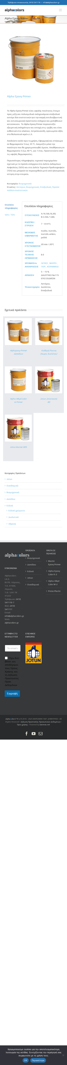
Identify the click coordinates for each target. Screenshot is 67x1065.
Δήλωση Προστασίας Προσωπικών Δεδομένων (41, 722)
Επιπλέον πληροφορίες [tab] (11, 206)
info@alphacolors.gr (51, 2)
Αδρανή (12, 524)
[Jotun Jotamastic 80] (48, 368)
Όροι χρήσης (22, 725)
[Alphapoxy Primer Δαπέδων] (18, 319)
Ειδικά (10, 505)
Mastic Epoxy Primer (54, 563)
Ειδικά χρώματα (16, 510)
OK (25, 1060)
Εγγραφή (12, 693)
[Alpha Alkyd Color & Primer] (18, 368)
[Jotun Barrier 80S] (18, 416)
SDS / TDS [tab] (10, 214)
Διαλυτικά (13, 517)
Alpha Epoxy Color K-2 (54, 573)
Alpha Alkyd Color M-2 (53, 583)
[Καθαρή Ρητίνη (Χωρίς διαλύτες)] (48, 319)
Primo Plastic (54, 591)
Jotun (9, 479)
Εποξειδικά (45, 187)
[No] (63, 1055)
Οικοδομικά (12, 485)
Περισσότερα (38, 1060)
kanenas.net (45, 725)
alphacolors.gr (12, 622)
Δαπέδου (11, 499)
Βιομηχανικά (25, 183)
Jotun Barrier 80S (18, 447)
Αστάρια (20, 187)
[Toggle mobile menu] (60, 10)
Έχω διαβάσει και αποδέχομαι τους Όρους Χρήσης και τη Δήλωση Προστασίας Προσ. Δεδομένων (12, 671)
